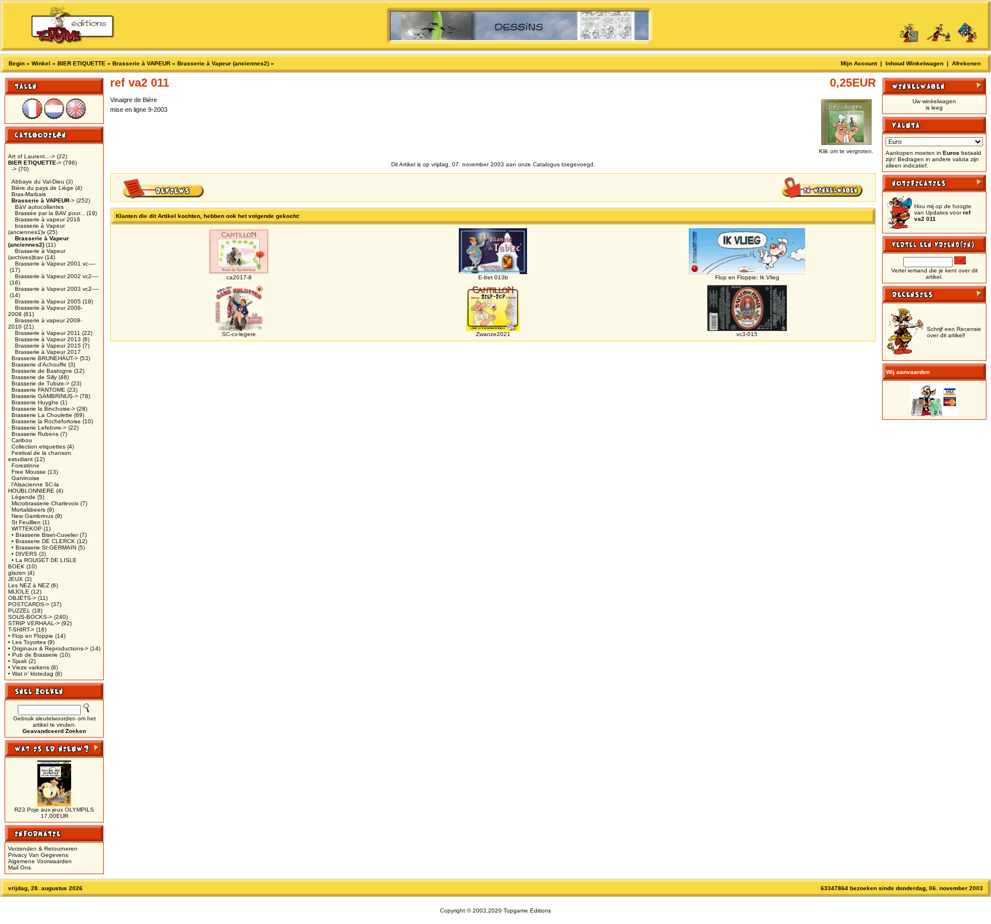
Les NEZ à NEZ (28, 585)
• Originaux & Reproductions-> (48, 648)
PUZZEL (19, 610)
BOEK (16, 566)
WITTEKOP (26, 528)
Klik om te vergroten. (846, 151)
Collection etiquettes (38, 446)
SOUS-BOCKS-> (30, 617)
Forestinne (25, 465)
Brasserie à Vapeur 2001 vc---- (55, 263)
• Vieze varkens (28, 667)
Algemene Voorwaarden (40, 861)
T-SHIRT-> (21, 629)
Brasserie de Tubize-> (40, 383)
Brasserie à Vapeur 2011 (47, 333)
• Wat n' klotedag (30, 673)
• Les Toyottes (27, 642)
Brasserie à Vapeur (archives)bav (36, 254)
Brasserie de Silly (34, 377)
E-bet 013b (493, 277)
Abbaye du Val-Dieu (37, 181)
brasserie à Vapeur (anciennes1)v (36, 229)
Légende (23, 497)
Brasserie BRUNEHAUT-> (44, 358)
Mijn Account (859, 63)
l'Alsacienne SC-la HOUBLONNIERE (33, 487)
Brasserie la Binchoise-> (43, 409)
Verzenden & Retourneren (42, 848)
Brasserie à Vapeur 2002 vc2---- (57, 276)
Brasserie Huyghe (34, 402)
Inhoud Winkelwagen (914, 63)
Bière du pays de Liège (42, 188)
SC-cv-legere (239, 334)
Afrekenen (966, 63)
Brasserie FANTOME (38, 390)
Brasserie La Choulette (41, 415)
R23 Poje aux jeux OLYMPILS (54, 809)
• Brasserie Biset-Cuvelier (44, 535)
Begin (17, 63)
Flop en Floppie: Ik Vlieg (747, 277)
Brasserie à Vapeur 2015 (48, 345)
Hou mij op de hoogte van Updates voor (943, 212)
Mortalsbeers (28, 509)
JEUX (15, 579)
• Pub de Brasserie (33, 655)
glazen (17, 573)
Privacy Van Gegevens (38, 855)
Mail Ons (19, 867)
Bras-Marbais (28, 194)
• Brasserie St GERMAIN (43, 547)
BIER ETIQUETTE (81, 63)
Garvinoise (25, 478)
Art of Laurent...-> (31, 156)
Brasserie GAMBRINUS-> (44, 396)
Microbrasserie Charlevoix (45, 503)
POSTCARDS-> (28, 604)
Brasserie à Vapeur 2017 (48, 352)
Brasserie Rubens (34, 434)
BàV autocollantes (39, 207)
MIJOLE (18, 591)
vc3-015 (747, 334)
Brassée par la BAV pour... (50, 213)
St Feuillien (26, 522)
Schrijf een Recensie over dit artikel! (954, 332)
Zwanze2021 (493, 334)
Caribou (21, 440)
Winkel (41, 63)
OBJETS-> (22, 598)
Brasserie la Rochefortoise (46, 421)
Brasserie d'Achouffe (39, 364)
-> (34, 162)
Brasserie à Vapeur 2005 (48, 301)
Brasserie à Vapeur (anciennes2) (223, 63)
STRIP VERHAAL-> (34, 623)
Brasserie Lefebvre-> (39, 427)
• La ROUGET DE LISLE (44, 560)
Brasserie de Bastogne (41, 371)
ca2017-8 (239, 277)
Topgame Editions (527, 910)
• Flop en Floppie (30, 636)
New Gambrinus (32, 516)
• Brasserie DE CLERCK (43, 541)
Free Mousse (28, 472)
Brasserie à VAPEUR (141, 63)
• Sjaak (17, 661)
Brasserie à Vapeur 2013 (48, 339)
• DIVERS (24, 554)
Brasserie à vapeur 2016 (47, 219)
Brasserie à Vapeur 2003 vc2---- (57, 289)
